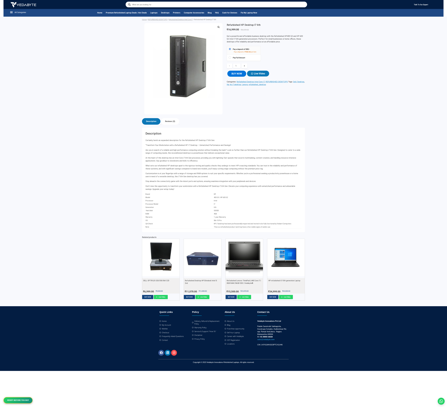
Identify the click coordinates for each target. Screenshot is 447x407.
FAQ (217, 13)
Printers (176, 13)
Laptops (153, 13)
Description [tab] (151, 121)
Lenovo (245, 84)
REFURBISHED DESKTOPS (157, 19)
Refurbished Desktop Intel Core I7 (181, 19)
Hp (228, 84)
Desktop (300, 82)
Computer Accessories (194, 13)
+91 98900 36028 (266, 337)
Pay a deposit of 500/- (241, 49)
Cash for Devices (229, 13)
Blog (210, 13)
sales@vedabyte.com (265, 339)
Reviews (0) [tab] (170, 121)
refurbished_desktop (257, 84)
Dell (294, 82)
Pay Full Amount (239, 58)
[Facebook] (161, 353)
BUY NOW (237, 73)
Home (99, 13)
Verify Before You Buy (18, 400)
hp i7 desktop (235, 84)
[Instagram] (174, 353)
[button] (51, 12)
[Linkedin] (168, 353)
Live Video (259, 73)
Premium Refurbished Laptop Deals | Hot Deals (126, 13)
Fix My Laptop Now (249, 13)
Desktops (165, 13)
